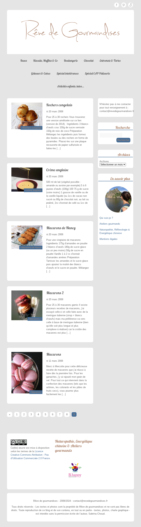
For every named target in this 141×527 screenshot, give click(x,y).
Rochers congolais (59, 105)
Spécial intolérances (68, 73)
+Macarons (35, 392)
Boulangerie (71, 60)
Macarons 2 (55, 292)
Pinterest (123, 5)
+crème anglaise (33, 190)
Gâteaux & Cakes (40, 73)
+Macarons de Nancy (30, 247)
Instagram (130, 5)
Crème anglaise (57, 170)
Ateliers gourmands (110, 223)
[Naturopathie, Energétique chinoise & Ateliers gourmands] (75, 470)
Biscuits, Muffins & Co (45, 60)
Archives (104, 161)
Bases (23, 60)
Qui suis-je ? (107, 218)
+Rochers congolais (31, 128)
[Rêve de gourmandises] (70, 50)
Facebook (116, 5)
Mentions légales (109, 239)
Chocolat (88, 60)
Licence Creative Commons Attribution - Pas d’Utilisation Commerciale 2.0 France (30, 455)
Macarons (53, 354)
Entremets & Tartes (110, 60)
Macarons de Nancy (61, 228)
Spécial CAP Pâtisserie (97, 73)
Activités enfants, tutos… (70, 86)
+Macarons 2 (34, 319)
